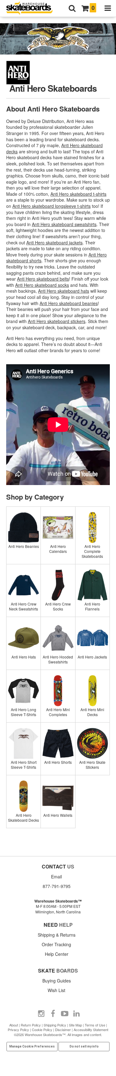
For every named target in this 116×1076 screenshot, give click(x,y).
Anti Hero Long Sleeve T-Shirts (23, 712)
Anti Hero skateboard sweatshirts (64, 224)
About (13, 1024)
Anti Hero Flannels (92, 606)
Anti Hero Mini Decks (92, 712)
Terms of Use (95, 1024)
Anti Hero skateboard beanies (69, 303)
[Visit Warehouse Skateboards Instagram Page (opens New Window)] (41, 1013)
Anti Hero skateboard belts (43, 279)
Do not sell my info (84, 1046)
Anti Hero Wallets (57, 815)
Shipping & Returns (56, 935)
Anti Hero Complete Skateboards (92, 551)
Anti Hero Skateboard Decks (23, 817)
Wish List (56, 990)
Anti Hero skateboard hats (63, 291)
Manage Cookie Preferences (32, 1046)
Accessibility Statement (91, 1029)
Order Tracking (56, 944)
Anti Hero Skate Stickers (92, 764)
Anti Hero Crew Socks (58, 606)
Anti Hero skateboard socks (42, 285)
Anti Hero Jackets (92, 656)
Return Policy (31, 1024)
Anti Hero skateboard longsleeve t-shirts (51, 206)
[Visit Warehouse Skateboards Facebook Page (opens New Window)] (53, 1013)
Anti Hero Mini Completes (58, 712)
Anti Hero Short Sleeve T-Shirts (24, 764)
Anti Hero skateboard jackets (54, 242)
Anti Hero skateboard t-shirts (78, 194)
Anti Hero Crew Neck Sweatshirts (23, 606)
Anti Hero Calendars (58, 549)
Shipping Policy (55, 1024)
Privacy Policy (18, 1029)
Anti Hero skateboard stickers (56, 321)
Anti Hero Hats (23, 656)
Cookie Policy (42, 1029)
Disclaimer (63, 1029)
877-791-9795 (57, 886)
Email (56, 876)
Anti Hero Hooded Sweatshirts (58, 659)
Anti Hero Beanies (23, 546)
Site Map (75, 1024)
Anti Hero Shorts (58, 762)
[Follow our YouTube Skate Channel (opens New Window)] (64, 1013)
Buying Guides (56, 981)
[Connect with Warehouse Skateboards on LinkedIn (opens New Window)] (76, 1013)
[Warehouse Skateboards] (32, 8)
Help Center (56, 954)
